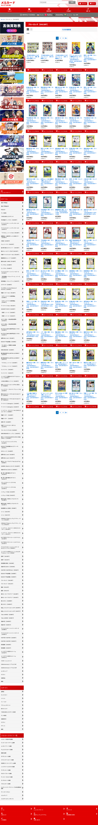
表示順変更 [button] (67, 29)
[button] (88, 10)
